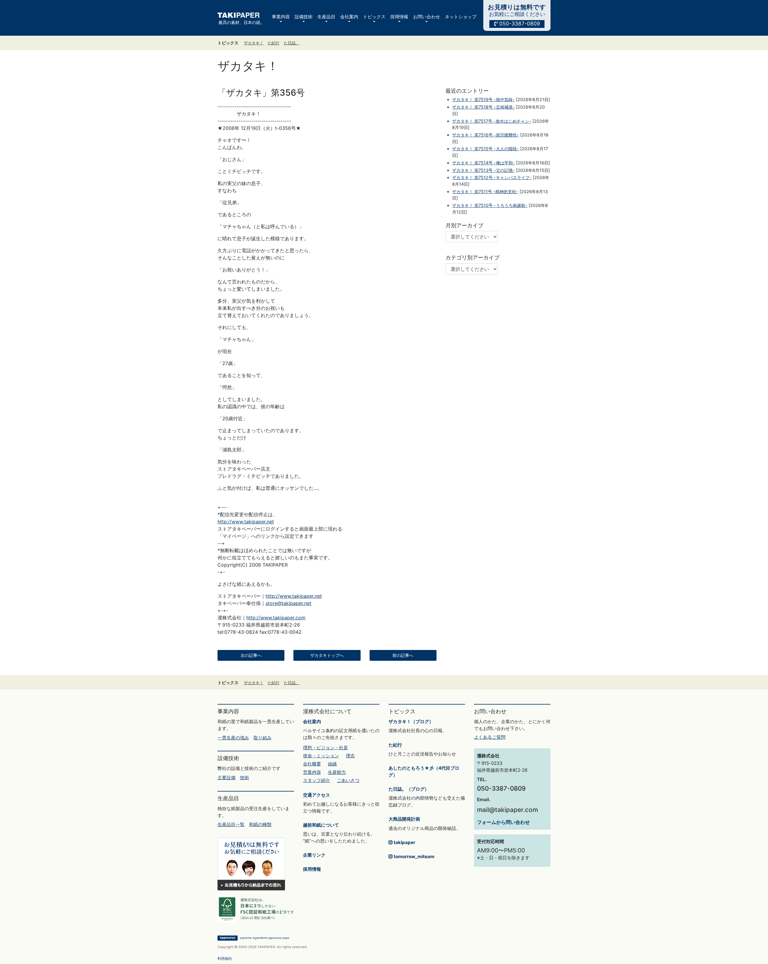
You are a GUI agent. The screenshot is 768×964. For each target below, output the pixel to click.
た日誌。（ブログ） (408, 789)
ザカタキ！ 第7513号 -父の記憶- (483, 170)
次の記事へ (251, 655)
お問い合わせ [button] (426, 16)
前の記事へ (402, 655)
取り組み (263, 738)
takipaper (403, 842)
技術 (244, 777)
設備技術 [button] (304, 16)
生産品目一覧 (231, 824)
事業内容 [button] (281, 16)
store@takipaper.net (288, 603)
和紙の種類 (260, 824)
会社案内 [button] (349, 16)
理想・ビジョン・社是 (325, 747)
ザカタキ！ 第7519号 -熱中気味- (483, 99)
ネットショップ (460, 16)
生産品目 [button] (326, 16)
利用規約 (225, 958)
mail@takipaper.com (507, 809)
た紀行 (273, 43)
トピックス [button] (374, 16)
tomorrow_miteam (413, 856)
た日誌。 (291, 43)
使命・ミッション (321, 756)
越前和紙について (321, 825)
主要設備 (227, 777)
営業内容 (312, 772)
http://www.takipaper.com (275, 618)
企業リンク (314, 855)
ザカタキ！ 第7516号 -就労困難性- (485, 134)
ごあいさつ (348, 780)
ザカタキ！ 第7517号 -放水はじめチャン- (491, 121)
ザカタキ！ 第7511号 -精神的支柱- (485, 191)
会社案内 (312, 721)
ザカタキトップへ (327, 655)
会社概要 (312, 764)
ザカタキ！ (253, 43)
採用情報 (312, 869)
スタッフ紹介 (316, 780)
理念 (350, 756)
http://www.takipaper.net (246, 522)
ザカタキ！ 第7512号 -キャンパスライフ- (492, 177)
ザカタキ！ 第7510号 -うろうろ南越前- (489, 205)
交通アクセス (316, 795)
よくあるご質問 (490, 737)
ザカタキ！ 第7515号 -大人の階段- (485, 148)
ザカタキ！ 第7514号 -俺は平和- (483, 162)
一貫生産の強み (233, 738)
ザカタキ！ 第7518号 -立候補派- (483, 106)
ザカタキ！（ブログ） (411, 721)
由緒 (332, 764)
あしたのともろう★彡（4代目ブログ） (423, 771)
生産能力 (337, 772)
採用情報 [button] (399, 16)
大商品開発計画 (404, 819)
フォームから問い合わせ (503, 822)
